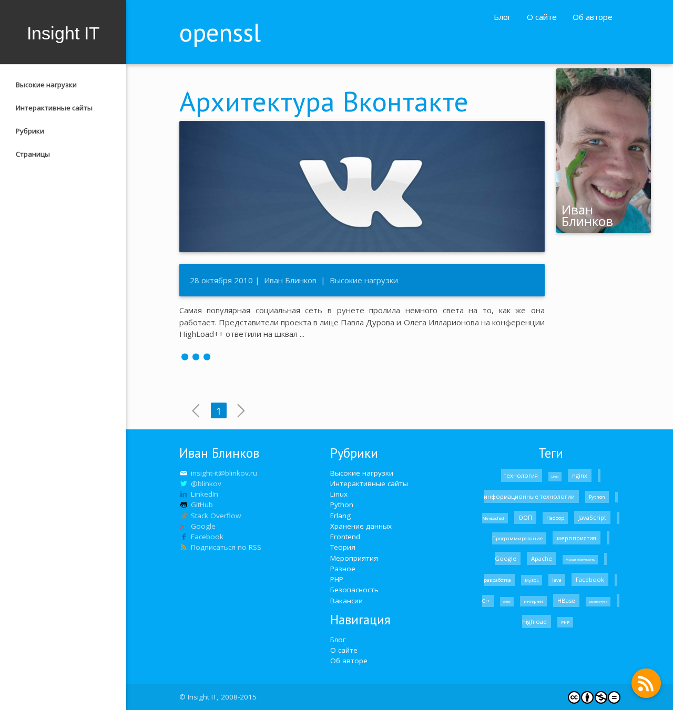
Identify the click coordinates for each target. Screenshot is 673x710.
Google (506, 558)
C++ (486, 601)
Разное (342, 568)
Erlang (340, 515)
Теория (342, 547)
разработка (498, 580)
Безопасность (354, 589)
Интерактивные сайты (54, 107)
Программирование (518, 538)
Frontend (345, 536)
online (507, 602)
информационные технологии (530, 496)
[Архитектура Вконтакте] (362, 355)
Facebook (590, 579)
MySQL (531, 580)
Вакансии (346, 600)
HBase (566, 600)
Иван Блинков (290, 280)
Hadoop (555, 518)
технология (521, 475)
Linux (339, 494)
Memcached (493, 518)
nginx (579, 475)
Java (557, 580)
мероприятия (576, 538)
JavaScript (592, 517)
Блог (502, 17)
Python (341, 504)
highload (535, 621)
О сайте (542, 17)
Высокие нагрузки (46, 84)
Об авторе (593, 17)
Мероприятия (354, 558)
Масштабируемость (580, 560)
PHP (336, 579)
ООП (525, 517)
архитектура (598, 602)
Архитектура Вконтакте (323, 101)
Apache (541, 558)
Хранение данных (361, 526)
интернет (533, 601)
